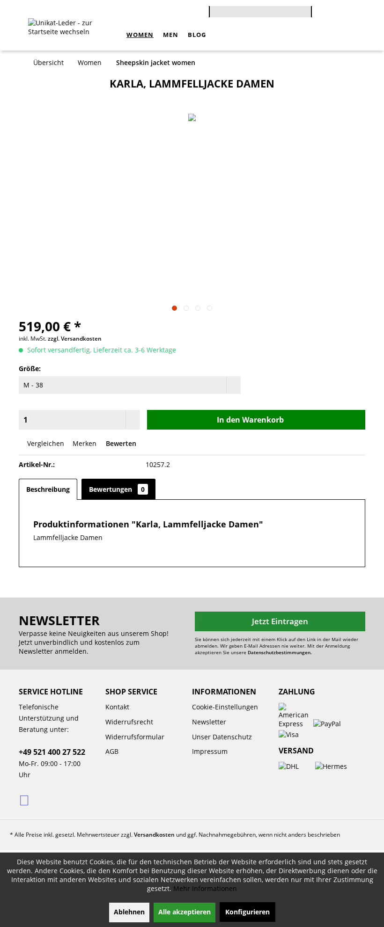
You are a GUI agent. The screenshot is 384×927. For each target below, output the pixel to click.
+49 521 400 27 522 (52, 752)
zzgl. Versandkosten (75, 339)
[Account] (334, 13)
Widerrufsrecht (129, 721)
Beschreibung (48, 489)
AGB (111, 751)
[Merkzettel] (348, 13)
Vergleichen (44, 443)
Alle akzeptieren (184, 911)
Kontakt (117, 706)
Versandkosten (154, 835)
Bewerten (120, 443)
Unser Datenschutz (222, 736)
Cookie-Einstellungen (225, 706)
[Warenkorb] (319, 13)
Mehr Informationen (205, 888)
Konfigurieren (247, 911)
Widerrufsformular (134, 736)
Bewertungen (117, 489)
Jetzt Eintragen (280, 621)
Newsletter (209, 721)
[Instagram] (25, 800)
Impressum (210, 751)
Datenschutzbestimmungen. (280, 652)
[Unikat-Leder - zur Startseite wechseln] (75, 34)
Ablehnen (129, 911)
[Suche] (307, 15)
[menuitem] (260, 10)
